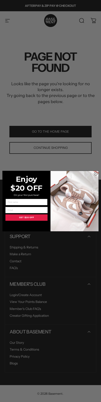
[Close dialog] (96, 173)
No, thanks (26, 225)
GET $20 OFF (26, 217)
